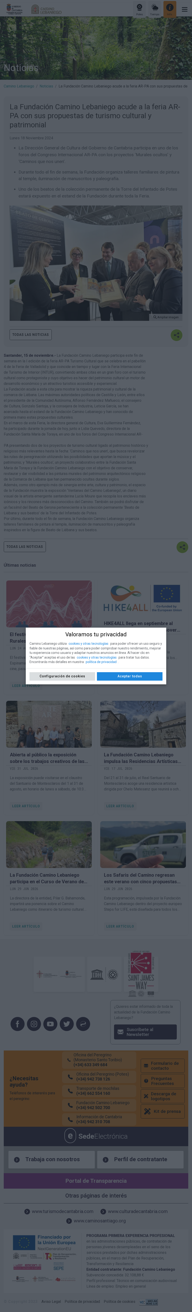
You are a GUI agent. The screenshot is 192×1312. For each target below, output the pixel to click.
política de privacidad (101, 662)
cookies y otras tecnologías (88, 643)
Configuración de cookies (62, 676)
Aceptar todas (130, 676)
